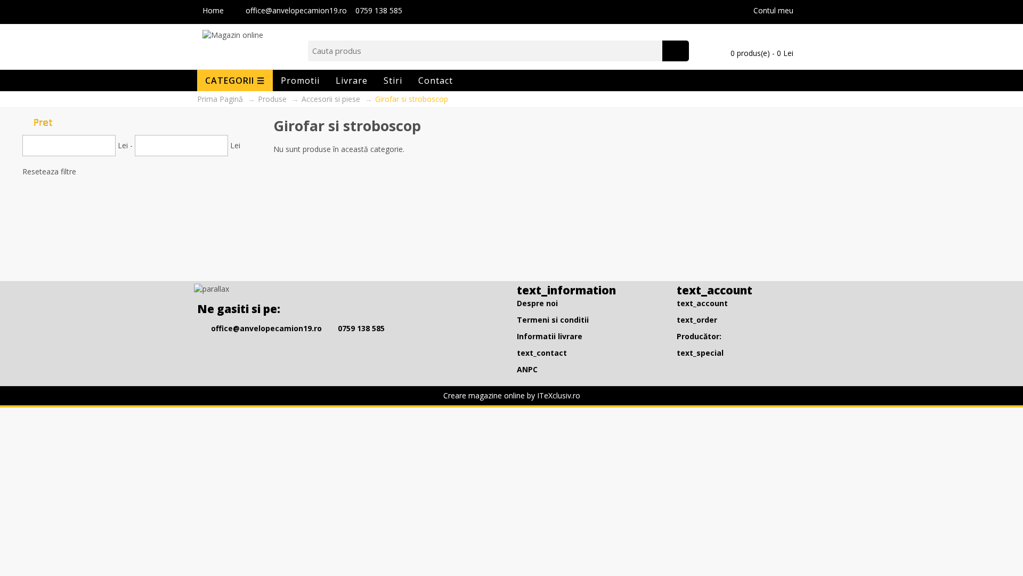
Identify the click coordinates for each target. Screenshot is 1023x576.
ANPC (527, 369)
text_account (702, 303)
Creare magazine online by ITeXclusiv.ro (511, 395)
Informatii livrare (549, 336)
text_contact (542, 353)
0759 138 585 (378, 10)
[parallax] (213, 291)
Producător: (699, 336)
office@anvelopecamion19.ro (297, 10)
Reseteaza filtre (49, 171)
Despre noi (537, 303)
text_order (697, 320)
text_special (700, 353)
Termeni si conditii (553, 320)
